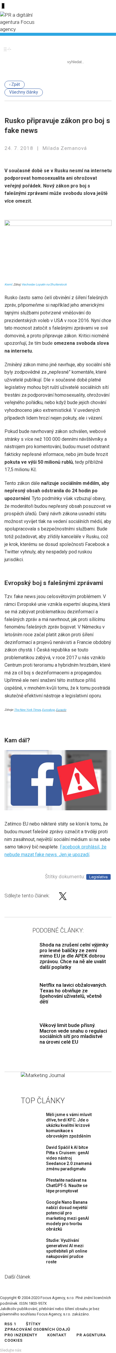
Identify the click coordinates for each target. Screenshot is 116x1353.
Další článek (17, 1277)
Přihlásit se (95, 40)
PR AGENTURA (91, 1335)
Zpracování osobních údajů (37, 1329)
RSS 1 (10, 1324)
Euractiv (61, 709)
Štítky (33, 1324)
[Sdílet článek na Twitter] (63, 898)
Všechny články (23, 92)
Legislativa (98, 877)
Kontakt (57, 1335)
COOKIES (13, 1340)
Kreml (8, 284)
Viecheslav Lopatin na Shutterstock (44, 284)
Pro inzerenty (20, 1335)
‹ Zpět (14, 84)
